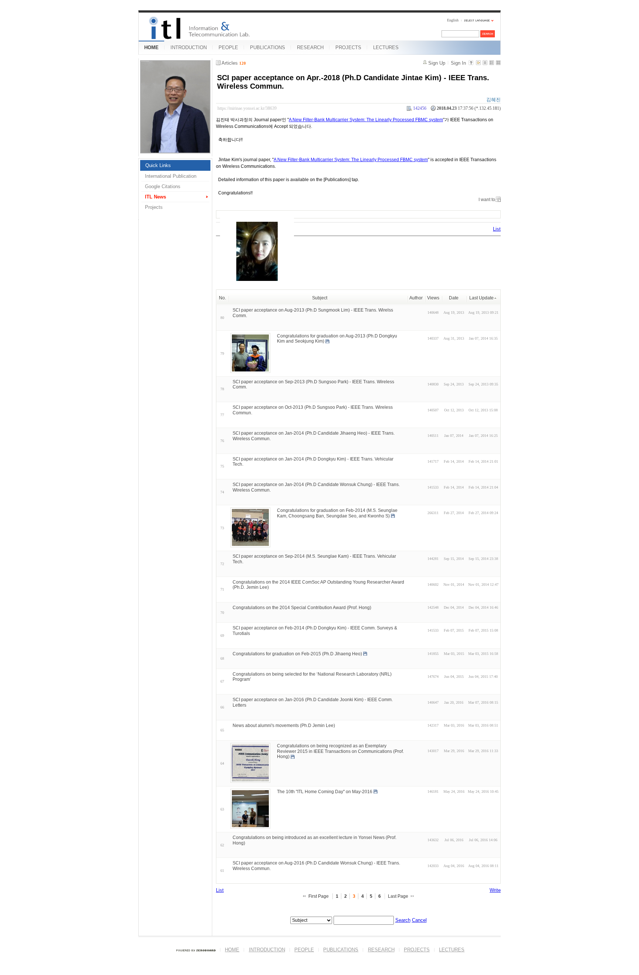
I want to (487, 199)
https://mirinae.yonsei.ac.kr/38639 (247, 108)
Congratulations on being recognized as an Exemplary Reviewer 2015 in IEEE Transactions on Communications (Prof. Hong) (340, 751)
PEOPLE (228, 47)
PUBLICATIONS (267, 47)
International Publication (170, 176)
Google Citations (162, 186)
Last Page (398, 896)
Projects (154, 207)
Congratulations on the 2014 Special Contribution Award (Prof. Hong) (302, 607)
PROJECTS (348, 47)
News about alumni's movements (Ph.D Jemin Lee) (284, 725)
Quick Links (158, 165)
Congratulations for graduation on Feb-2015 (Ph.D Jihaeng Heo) (297, 653)
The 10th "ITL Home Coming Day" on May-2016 (324, 791)
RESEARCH (310, 47)
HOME (151, 47)
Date (454, 297)
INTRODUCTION (188, 47)
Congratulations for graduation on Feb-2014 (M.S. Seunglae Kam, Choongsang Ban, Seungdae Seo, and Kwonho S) (337, 513)
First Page (318, 896)
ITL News (155, 197)
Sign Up (436, 63)
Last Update (481, 297)
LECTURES (386, 47)
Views (433, 297)
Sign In (458, 63)
